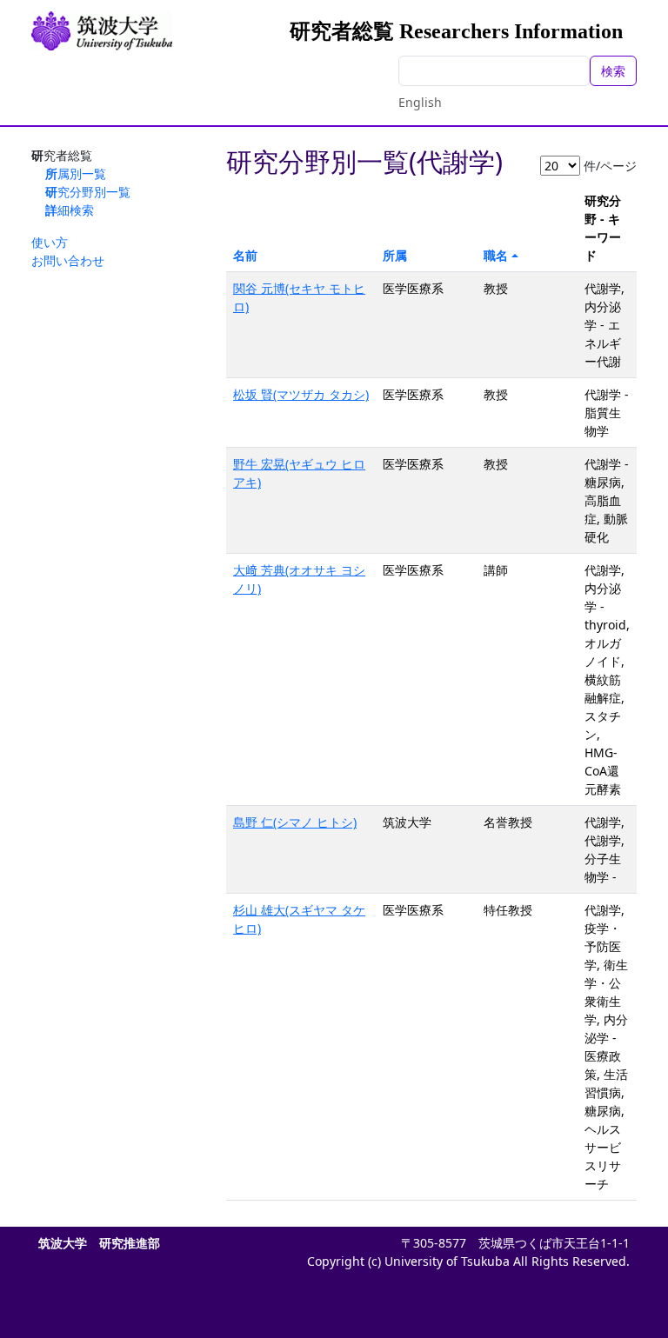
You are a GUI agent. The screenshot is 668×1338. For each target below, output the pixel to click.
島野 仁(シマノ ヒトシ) (295, 822)
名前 (245, 255)
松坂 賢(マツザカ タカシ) (301, 394)
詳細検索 (69, 210)
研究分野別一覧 (87, 191)
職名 (496, 255)
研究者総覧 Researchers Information (456, 31)
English (420, 102)
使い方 (49, 242)
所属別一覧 (75, 173)
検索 (613, 71)
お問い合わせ (67, 260)
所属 (395, 255)
